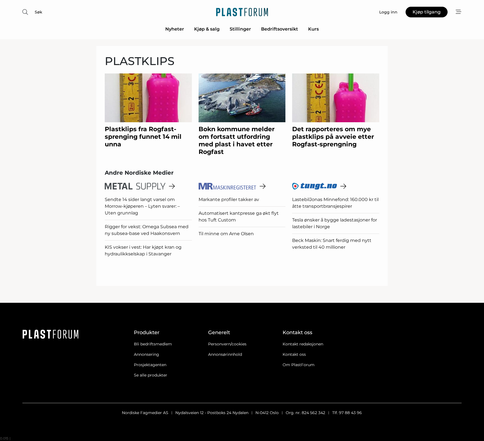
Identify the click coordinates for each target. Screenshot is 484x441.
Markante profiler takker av (229, 199)
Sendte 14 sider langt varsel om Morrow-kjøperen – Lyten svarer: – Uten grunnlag (142, 206)
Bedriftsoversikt (279, 29)
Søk (38, 12)
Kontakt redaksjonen (303, 344)
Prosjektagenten (150, 364)
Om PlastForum (299, 364)
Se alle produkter (150, 375)
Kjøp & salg (207, 29)
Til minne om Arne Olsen (226, 233)
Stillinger (240, 29)
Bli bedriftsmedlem (153, 344)
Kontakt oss (294, 354)
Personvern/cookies (227, 344)
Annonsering (146, 354)
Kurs (313, 29)
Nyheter (174, 29)
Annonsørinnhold (225, 354)
